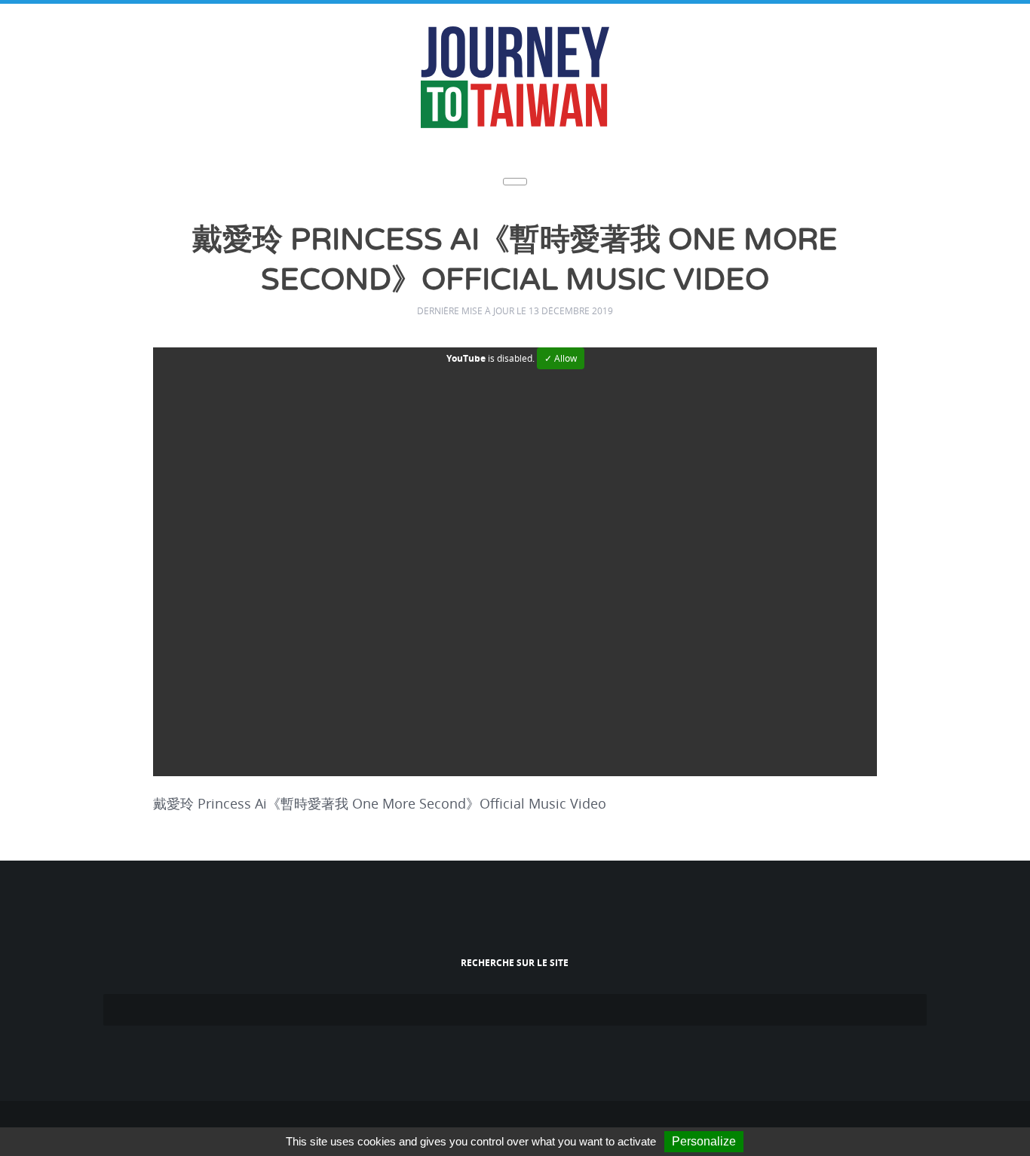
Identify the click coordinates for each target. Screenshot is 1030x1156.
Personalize (704, 1141)
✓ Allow (560, 353)
